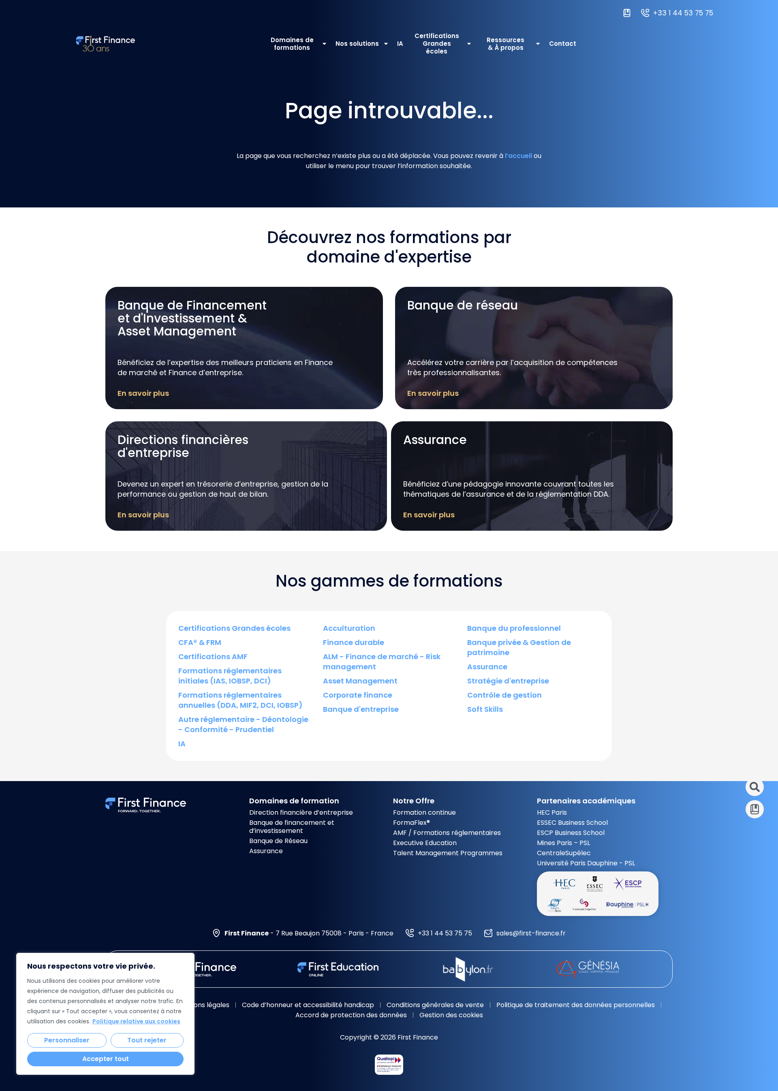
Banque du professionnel (514, 628)
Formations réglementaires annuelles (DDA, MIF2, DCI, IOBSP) (240, 700)
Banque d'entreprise (361, 709)
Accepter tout (105, 1058)
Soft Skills (485, 709)
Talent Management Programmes (447, 853)
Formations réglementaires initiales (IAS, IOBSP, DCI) (230, 676)
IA (400, 43)
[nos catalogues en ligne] (629, 13)
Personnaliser (67, 1040)
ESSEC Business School (572, 822)
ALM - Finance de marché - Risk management (381, 661)
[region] (105, 1014)
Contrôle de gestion (504, 695)
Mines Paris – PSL (563, 843)
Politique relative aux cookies (136, 1021)
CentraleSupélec (564, 853)
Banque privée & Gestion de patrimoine (519, 647)
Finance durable (353, 642)
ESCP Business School (571, 832)
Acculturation (349, 628)
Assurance (487, 667)
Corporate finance (357, 695)
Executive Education (425, 843)
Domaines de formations (292, 44)
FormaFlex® (411, 822)
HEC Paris (552, 812)
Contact (562, 43)
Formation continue (424, 812)
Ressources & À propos (505, 44)
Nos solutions (357, 43)
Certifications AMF (213, 656)
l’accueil (518, 155)
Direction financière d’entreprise (301, 812)
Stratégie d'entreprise (508, 681)
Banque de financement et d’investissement (291, 826)
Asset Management (360, 681)
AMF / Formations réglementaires (447, 832)
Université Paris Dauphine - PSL (586, 863)
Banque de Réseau (278, 840)
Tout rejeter (147, 1040)
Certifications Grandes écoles (437, 44)
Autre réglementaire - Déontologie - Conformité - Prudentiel (243, 724)
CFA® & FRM (199, 642)
